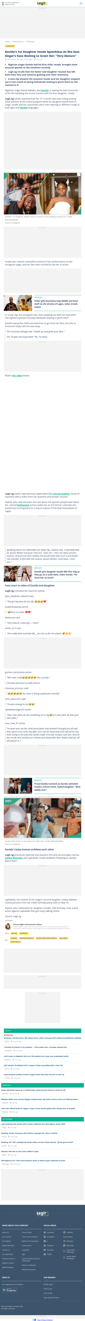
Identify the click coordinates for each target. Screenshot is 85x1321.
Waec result (15, 942)
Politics (7, 1041)
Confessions (8, 1050)
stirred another (61, 493)
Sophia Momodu (14, 857)
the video (17, 375)
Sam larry (63, 938)
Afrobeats (24, 933)
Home (7, 41)
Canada (14, 938)
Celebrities (30, 41)
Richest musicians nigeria (46, 938)
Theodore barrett (27, 938)
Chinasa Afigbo (28, 59)
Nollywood (23, 504)
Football (7, 1078)
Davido (45, 90)
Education (8, 1060)
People (4, 1127)
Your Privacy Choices (45, 1320)
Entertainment (18, 41)
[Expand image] (79, 174)
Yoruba (23, 107)
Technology (5, 1164)
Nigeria (4, 1155)
